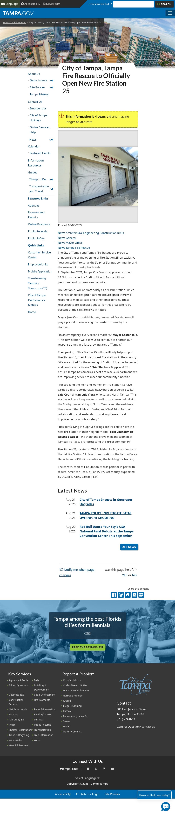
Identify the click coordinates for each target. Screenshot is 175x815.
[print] (128, 595)
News (33, 139)
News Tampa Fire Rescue (74, 248)
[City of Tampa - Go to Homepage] (18, 13)
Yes (124, 575)
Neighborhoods (18, 709)
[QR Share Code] (141, 595)
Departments (38, 80)
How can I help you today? (154, 795)
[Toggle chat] (165, 806)
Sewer (66, 721)
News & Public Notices (14, 22)
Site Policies (37, 87)
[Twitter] (96, 769)
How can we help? (100, 4)
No (134, 575)
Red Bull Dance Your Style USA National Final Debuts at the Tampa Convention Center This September (107, 531)
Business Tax (16, 694)
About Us (34, 74)
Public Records (37, 231)
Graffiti (67, 700)
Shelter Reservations (20, 729)
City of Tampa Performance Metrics (37, 300)
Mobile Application (40, 271)
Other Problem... (72, 731)
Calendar (34, 146)
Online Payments (39, 224)
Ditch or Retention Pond (76, 690)
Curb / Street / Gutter (75, 685)
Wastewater (15, 740)
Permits (38, 719)
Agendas (33, 205)
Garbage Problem (73, 695)
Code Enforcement (44, 694)
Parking (13, 714)
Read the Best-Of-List (87, 647)
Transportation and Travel (39, 188)
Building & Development (41, 687)
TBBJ (88, 633)
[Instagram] (104, 769)
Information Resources (36, 163)
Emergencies (38, 108)
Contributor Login (87, 794)
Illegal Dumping (72, 705)
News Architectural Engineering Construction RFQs (91, 233)
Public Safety (36, 238)
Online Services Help (40, 129)
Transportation (42, 729)
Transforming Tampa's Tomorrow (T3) (37, 283)
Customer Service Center (39, 255)
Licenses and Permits (36, 214)
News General (67, 238)
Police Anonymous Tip (75, 716)
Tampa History (39, 94)
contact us (148, 727)
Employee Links (38, 264)
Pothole (67, 711)
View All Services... (19, 745)
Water (37, 740)
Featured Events (40, 153)
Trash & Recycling (19, 735)
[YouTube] (112, 769)
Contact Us (35, 102)
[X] (134, 595)
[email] (121, 595)
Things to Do (37, 179)
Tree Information (43, 735)
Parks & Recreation (45, 709)
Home (32, 312)
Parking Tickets (42, 714)
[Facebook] (88, 769)
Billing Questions (19, 685)
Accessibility (63, 794)
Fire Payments (42, 699)
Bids (36, 680)
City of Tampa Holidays (38, 117)
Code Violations (72, 680)
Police (12, 724)
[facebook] (114, 595)
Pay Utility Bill (16, 719)
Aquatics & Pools (18, 680)
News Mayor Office (70, 243)
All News (129, 547)
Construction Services (16, 702)
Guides (32, 172)
